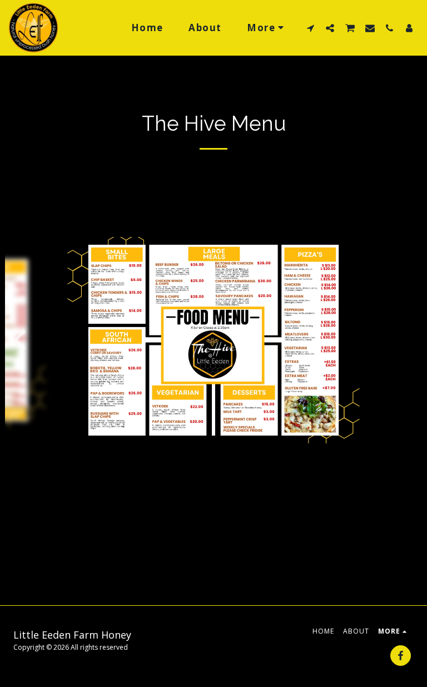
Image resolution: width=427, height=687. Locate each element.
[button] (310, 28)
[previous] (21, 340)
